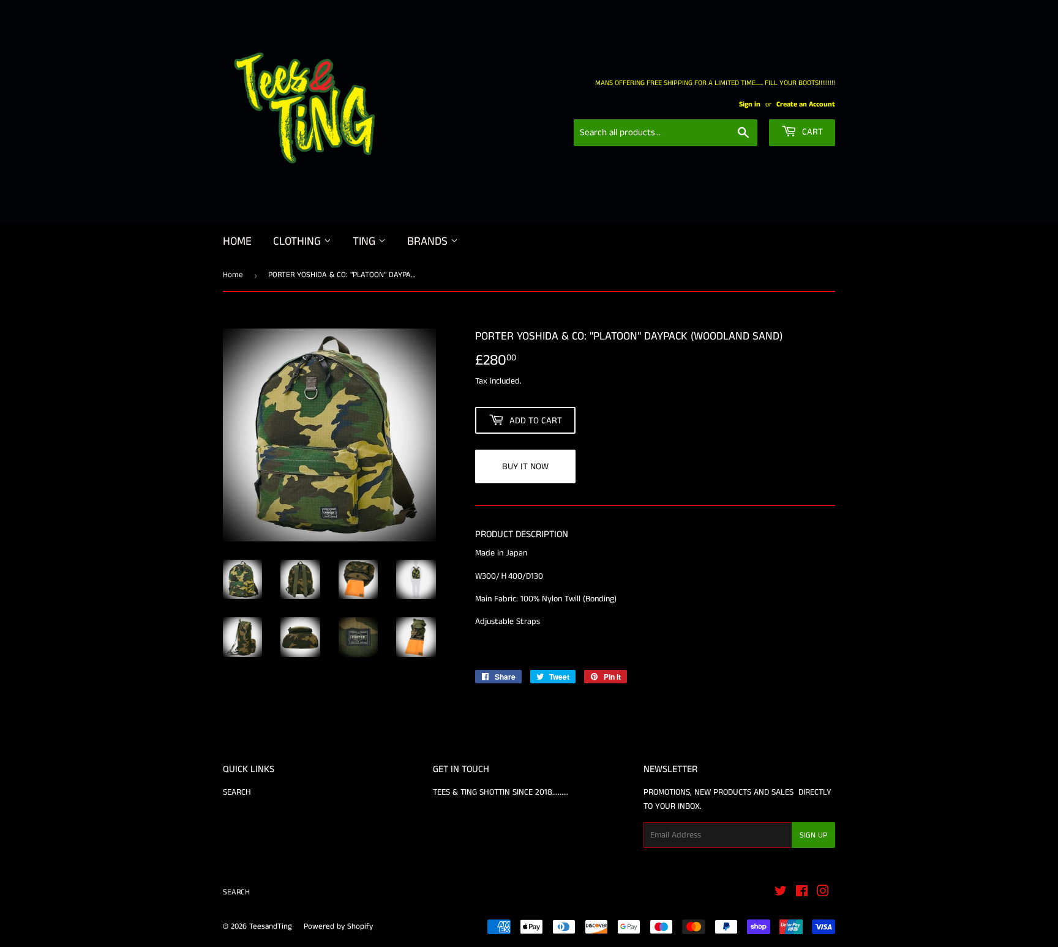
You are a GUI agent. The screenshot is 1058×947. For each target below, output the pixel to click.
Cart (811, 131)
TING (365, 241)
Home (233, 275)
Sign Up (813, 835)
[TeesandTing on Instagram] (823, 893)
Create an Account (805, 104)
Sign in (749, 104)
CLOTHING (298, 241)
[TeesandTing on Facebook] (801, 893)
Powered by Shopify (338, 926)
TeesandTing (270, 926)
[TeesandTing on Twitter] (781, 893)
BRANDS (429, 241)
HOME (237, 241)
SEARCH (237, 792)
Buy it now (525, 466)
